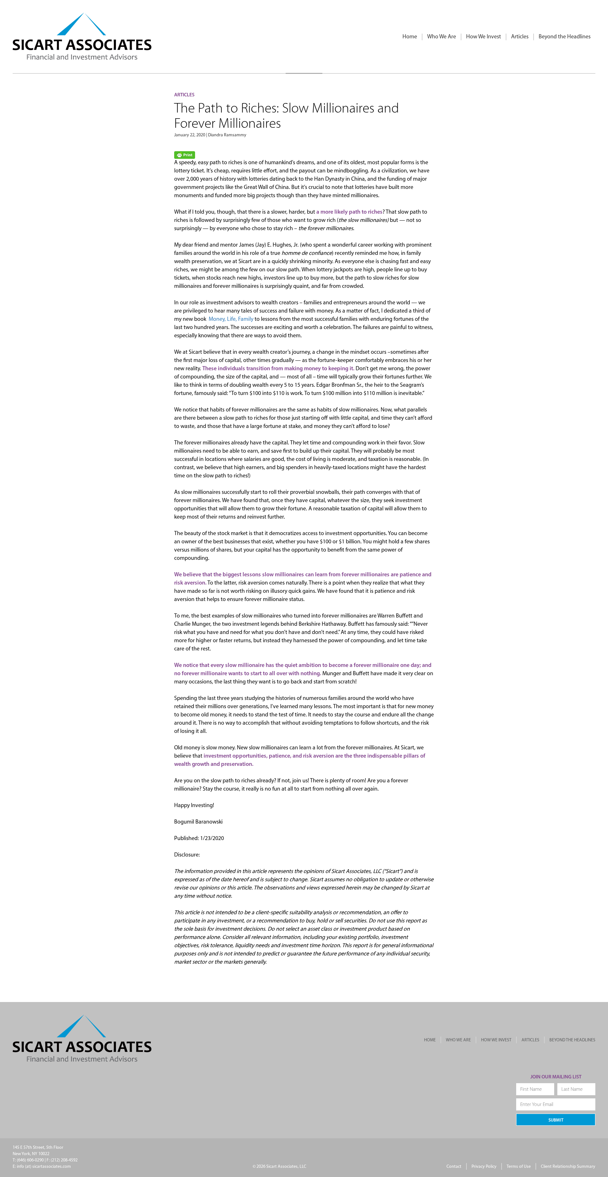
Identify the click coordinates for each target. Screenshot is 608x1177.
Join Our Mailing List (555, 1077)
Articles (520, 37)
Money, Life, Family (231, 319)
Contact (453, 1166)
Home (409, 37)
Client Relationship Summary (568, 1166)
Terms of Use (519, 1166)
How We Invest (483, 37)
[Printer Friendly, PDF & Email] (184, 154)
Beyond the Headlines (565, 37)
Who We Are (441, 37)
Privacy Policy (484, 1166)
